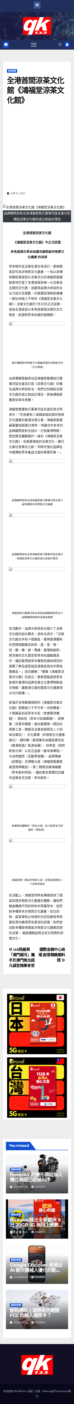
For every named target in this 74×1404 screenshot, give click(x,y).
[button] (60, 44)
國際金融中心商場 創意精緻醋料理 (51, 954)
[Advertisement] (37, 151)
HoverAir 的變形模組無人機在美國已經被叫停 (36, 1177)
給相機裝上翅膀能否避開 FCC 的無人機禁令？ (34, 1312)
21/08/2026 (21, 1277)
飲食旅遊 (12, 71)
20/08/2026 (21, 1322)
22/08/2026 (21, 1186)
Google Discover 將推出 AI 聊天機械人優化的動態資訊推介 (36, 1270)
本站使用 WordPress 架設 (18, 1391)
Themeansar (61, 1391)
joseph (40, 1186)
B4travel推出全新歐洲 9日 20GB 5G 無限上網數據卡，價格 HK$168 (36, 1225)
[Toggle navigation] (33, 44)
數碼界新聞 (16, 1169)
